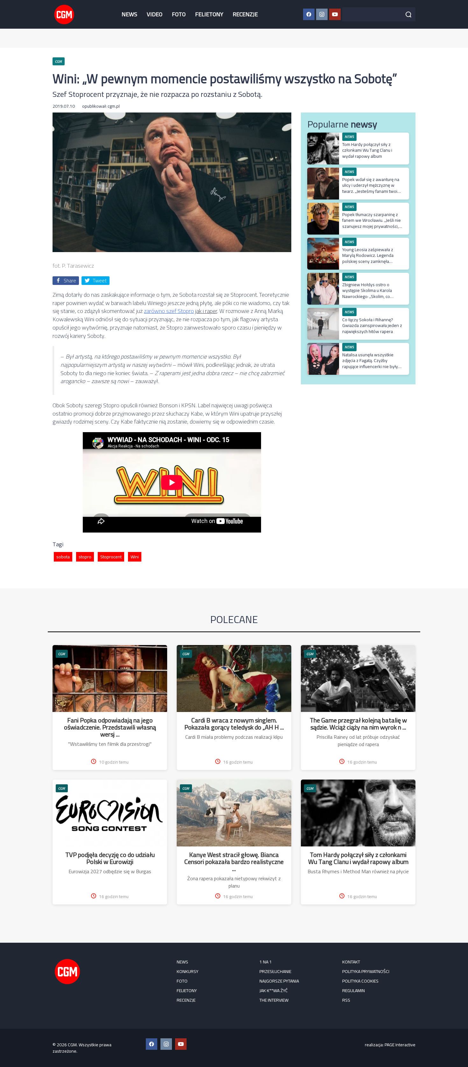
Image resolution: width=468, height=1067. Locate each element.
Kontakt (351, 962)
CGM (61, 653)
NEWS (129, 14)
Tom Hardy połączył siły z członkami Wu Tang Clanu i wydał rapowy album (367, 150)
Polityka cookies (360, 981)
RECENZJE (245, 14)
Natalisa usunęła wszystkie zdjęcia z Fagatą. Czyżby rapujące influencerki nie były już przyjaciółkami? (370, 363)
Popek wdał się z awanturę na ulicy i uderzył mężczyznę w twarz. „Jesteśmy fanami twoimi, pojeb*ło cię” (372, 188)
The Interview (273, 1000)
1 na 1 (265, 962)
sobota (63, 557)
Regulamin (353, 990)
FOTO (179, 14)
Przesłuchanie (275, 971)
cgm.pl (114, 106)
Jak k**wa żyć (273, 990)
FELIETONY (209, 14)
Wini (135, 557)
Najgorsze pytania (279, 981)
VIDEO (154, 14)
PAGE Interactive (400, 1045)
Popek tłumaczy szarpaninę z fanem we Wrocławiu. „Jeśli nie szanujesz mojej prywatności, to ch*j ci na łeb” (371, 223)
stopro (85, 557)
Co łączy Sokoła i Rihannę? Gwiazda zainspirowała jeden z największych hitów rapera (372, 325)
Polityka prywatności (365, 971)
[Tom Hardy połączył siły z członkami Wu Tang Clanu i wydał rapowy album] (323, 136)
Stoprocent (111, 557)
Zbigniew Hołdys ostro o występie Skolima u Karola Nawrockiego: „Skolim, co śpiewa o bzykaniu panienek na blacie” (372, 296)
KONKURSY (187, 971)
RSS (346, 1000)
